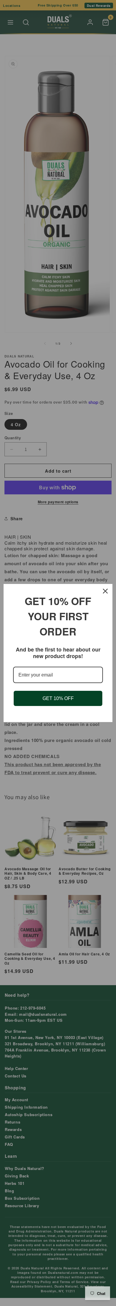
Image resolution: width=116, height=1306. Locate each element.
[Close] (105, 591)
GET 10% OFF (58, 698)
